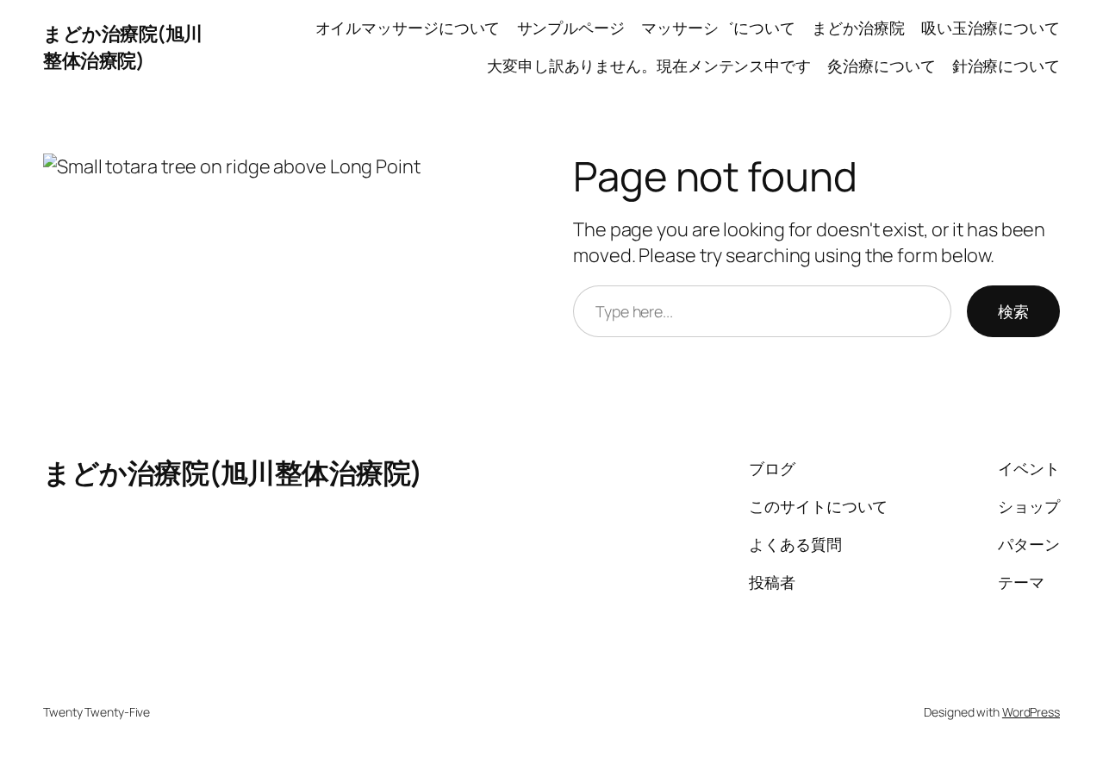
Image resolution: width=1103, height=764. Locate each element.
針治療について (1006, 65)
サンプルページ (571, 27)
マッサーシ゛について (718, 27)
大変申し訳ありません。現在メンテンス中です (649, 65)
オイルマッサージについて (408, 27)
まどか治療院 (858, 27)
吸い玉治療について (990, 27)
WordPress (1031, 712)
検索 (1013, 311)
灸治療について (881, 65)
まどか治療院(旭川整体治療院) (123, 46)
